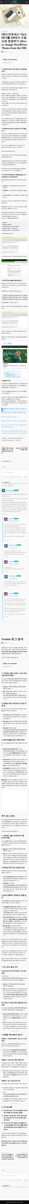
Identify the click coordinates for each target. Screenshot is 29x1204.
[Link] (17, 477)
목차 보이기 (7, 62)
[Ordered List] (10, 477)
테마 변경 (18, 440)
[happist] (2, 52)
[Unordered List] (12, 477)
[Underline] (6, 477)
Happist (11, 518)
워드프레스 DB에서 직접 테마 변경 (15, 438)
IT (1, 31)
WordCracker (10, 490)
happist (6, 51)
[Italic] (5, 477)
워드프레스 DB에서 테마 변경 (8, 440)
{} (18, 476)
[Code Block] (15, 477)
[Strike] (8, 477)
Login (3, 467)
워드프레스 (5, 31)
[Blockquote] (13, 477)
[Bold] (3, 477)
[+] (21, 476)
